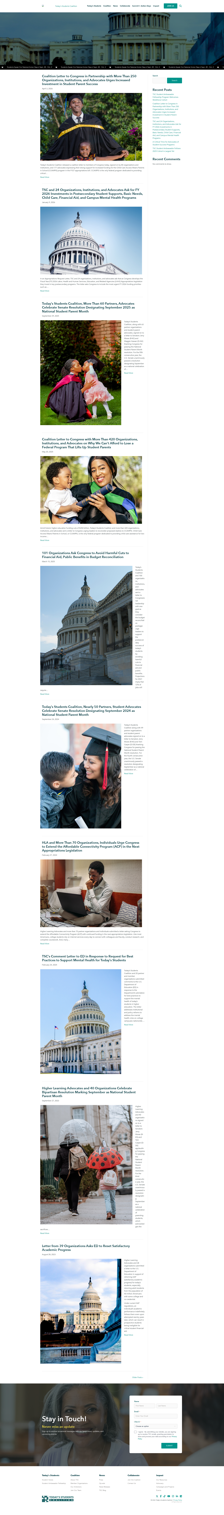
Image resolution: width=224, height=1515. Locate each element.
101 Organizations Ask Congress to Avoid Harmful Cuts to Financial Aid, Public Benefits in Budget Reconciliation (85, 555)
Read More (44, 177)
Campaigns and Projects (165, 1487)
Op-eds (102, 1483)
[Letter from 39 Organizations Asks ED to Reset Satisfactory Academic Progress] (80, 1311)
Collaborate (125, 6)
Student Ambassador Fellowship (54, 1483)
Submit (169, 1445)
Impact (156, 6)
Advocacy (159, 1483)
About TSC (75, 1480)
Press (101, 1480)
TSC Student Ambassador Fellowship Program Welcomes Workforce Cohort (165, 97)
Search (155, 76)
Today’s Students (94, 6)
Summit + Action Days (141, 6)
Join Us (170, 6)
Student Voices (47, 1480)
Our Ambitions (76, 1487)
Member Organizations (79, 1483)
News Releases (104, 1487)
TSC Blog (102, 1490)
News (115, 6)
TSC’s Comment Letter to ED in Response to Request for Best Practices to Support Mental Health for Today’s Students (87, 958)
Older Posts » (137, 1377)
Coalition (107, 6)
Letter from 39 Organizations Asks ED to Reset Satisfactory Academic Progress (86, 1248)
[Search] (178, 6)
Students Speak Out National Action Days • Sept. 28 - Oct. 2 (29, 67)
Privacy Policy (177, 1500)
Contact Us (132, 1483)
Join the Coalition (134, 1480)
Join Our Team (76, 1490)
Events (158, 1490)
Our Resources (161, 1480)
